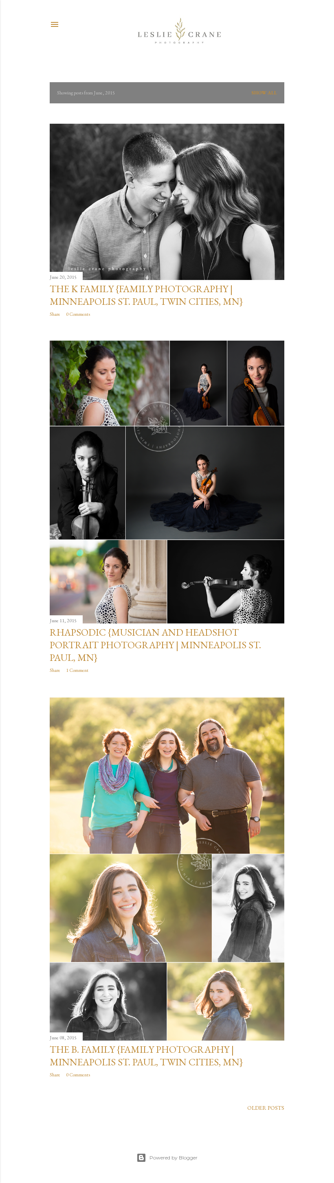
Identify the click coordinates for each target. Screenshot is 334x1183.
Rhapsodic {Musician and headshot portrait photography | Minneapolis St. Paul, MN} (155, 645)
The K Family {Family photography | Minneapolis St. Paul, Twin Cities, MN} (146, 295)
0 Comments (78, 314)
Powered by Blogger (173, 1158)
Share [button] (55, 314)
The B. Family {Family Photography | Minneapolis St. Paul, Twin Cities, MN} (146, 1055)
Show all (264, 93)
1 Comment (77, 670)
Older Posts (265, 1107)
